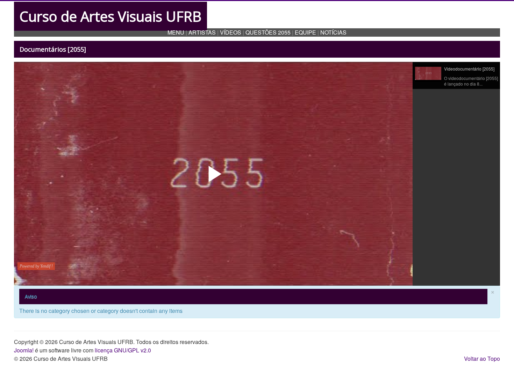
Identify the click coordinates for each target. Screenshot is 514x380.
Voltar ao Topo (482, 359)
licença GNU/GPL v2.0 (123, 350)
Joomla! (24, 350)
